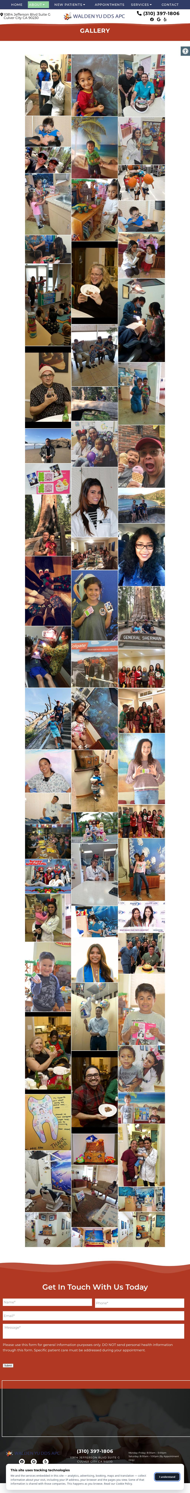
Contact (170, 5)
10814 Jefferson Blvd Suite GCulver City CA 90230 (27, 16)
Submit (8, 1365)
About (35, 5)
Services (140, 5)
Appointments (110, 5)
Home (16, 5)
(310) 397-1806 (161, 13)
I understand (167, 1476)
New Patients (68, 5)
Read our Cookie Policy (118, 1483)
